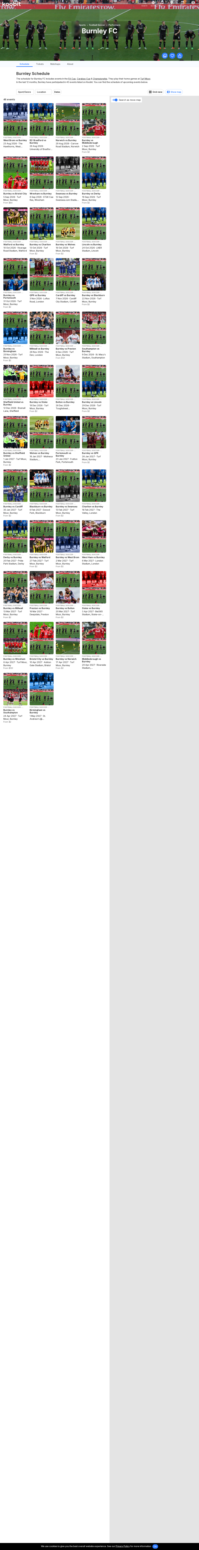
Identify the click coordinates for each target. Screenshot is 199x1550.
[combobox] (25, 92)
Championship (100, 78)
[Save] (172, 56)
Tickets (40, 64)
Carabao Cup (83, 78)
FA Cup (72, 78)
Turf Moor (145, 78)
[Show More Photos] (165, 56)
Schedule (24, 64)
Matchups (55, 64)
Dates (57, 92)
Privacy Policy (123, 1546)
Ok (155, 1546)
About (70, 64)
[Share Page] (180, 56)
